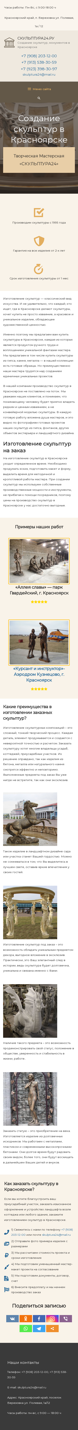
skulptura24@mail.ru (39, 74)
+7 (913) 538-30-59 (39, 62)
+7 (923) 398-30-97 (39, 69)
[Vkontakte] (12, 1318)
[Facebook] (39, 1318)
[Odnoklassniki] (26, 1318)
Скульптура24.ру (35, 38)
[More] (52, 1328)
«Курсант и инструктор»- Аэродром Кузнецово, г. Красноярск (39, 674)
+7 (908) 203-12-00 (39, 56)
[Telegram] (39, 1328)
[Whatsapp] (26, 1328)
